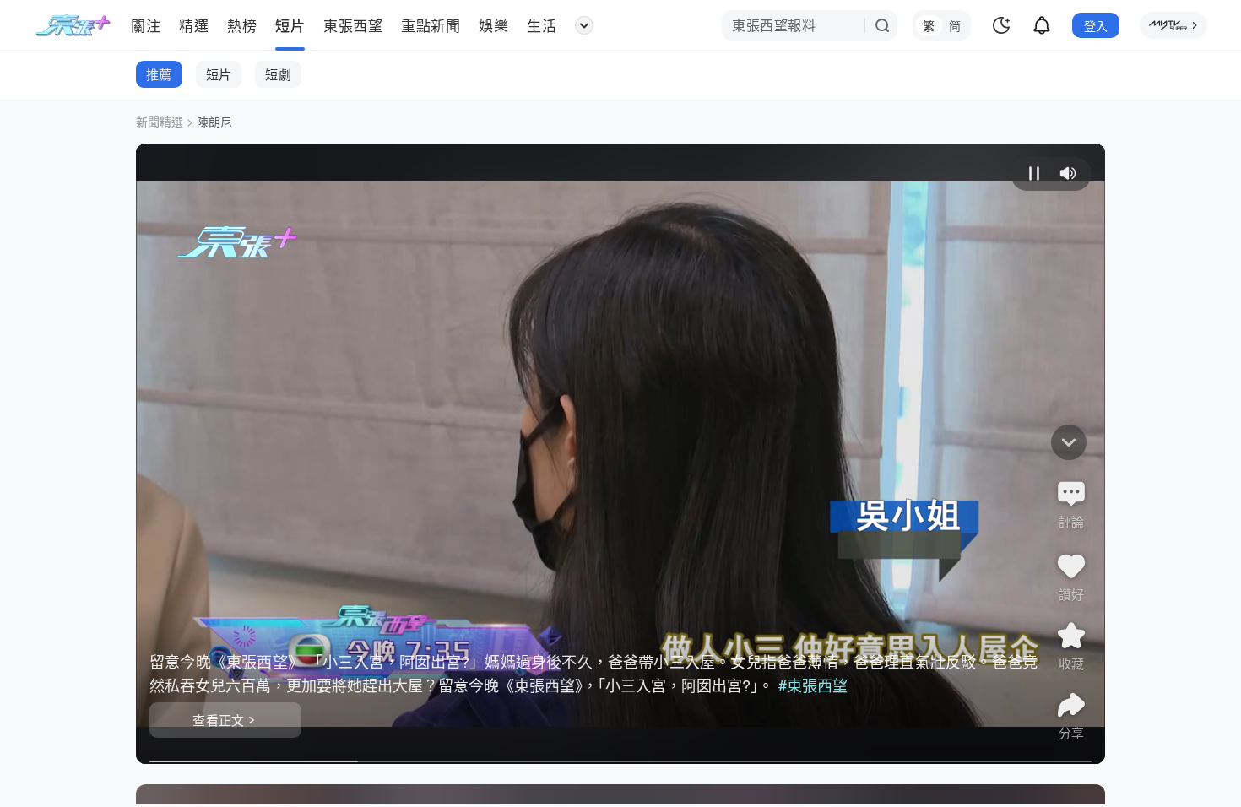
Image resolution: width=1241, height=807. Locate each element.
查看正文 (218, 719)
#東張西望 (813, 685)
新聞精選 (159, 121)
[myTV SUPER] (1173, 25)
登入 (1096, 25)
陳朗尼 (214, 121)
